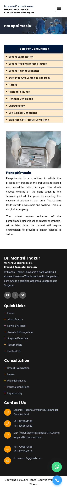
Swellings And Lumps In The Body (29, 77)
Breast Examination (21, 56)
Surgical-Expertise (17, 338)
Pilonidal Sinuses (19, 91)
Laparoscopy (17, 105)
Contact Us (13, 351)
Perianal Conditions (21, 98)
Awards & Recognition (20, 332)
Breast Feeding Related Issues (28, 63)
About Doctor (15, 319)
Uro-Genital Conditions (23, 112)
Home (10, 313)
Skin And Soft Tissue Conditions (29, 119)
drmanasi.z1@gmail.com (27, 458)
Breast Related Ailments (24, 70)
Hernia (13, 84)
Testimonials (14, 344)
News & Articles (16, 325)
